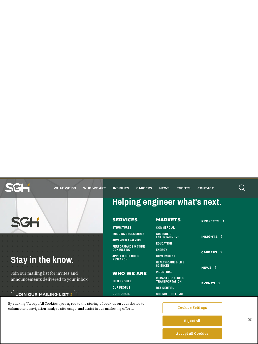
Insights (121, 188)
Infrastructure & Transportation (170, 280)
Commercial (165, 227)
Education (164, 243)
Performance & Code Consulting (128, 248)
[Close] (249, 319)
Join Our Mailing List (42, 294)
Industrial (164, 272)
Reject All (192, 321)
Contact (206, 188)
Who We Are (94, 188)
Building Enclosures (128, 234)
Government (165, 256)
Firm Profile (122, 281)
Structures (121, 227)
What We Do (65, 188)
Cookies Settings (192, 307)
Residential (165, 288)
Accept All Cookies (192, 333)
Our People (121, 287)
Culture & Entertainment (167, 235)
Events (183, 188)
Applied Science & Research (125, 257)
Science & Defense (170, 294)
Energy (161, 250)
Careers (144, 188)
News (164, 188)
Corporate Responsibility (123, 295)
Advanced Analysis (126, 240)
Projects (210, 221)
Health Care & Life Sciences (170, 264)
